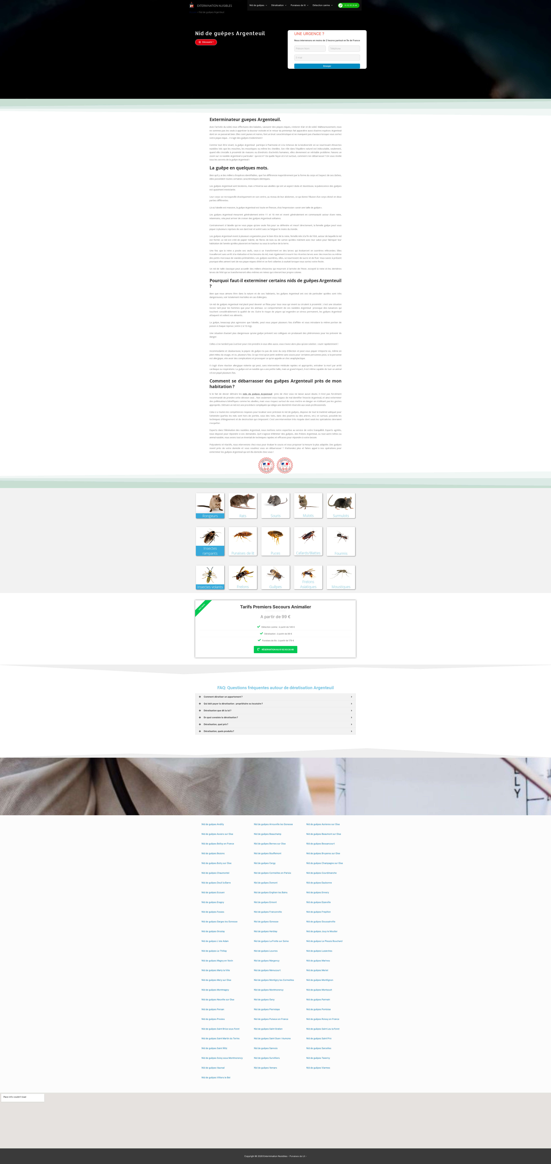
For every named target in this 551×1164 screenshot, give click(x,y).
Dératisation (277, 5)
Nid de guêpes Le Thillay (214, 950)
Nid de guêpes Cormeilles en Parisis (272, 873)
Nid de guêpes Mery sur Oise (216, 980)
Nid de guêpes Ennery (317, 892)
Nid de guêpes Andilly (213, 824)
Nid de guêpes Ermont (265, 902)
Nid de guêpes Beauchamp (267, 834)
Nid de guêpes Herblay (265, 931)
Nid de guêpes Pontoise (318, 1009)
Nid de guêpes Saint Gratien (268, 1028)
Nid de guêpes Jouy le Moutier (321, 931)
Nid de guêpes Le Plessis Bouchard (324, 941)
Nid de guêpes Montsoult (319, 989)
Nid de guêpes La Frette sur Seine (271, 941)
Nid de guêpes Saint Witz (214, 1048)
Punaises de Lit (297, 1156)
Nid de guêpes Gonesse (266, 921)
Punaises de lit (298, 5)
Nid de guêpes (257, 5)
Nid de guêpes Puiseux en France (271, 1019)
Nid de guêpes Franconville (268, 911)
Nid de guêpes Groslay (213, 931)
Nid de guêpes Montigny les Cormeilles (274, 980)
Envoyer (327, 66)
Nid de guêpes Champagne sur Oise (324, 863)
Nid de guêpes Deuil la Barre (216, 882)
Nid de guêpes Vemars (265, 1067)
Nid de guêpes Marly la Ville (216, 970)
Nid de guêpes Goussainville (320, 921)
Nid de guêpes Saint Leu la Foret (322, 1028)
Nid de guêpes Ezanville (318, 902)
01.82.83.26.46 (351, 5)
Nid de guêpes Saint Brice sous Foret (220, 1028)
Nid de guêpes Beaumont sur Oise (323, 834)
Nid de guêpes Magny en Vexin (217, 960)
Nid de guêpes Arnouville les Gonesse (273, 824)
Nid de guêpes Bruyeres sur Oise (323, 853)
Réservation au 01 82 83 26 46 (277, 649)
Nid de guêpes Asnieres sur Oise (323, 824)
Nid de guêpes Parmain (318, 999)
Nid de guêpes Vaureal (213, 1067)
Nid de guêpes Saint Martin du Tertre (220, 1038)
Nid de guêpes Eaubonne (319, 882)
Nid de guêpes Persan (213, 1009)
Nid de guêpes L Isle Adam (215, 941)
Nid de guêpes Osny (264, 999)
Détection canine (321, 5)
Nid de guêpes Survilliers (267, 1058)
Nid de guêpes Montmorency (268, 989)
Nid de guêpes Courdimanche (321, 873)
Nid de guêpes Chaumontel (215, 873)
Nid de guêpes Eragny (213, 902)
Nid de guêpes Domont (265, 882)
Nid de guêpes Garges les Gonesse (219, 921)
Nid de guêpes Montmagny (215, 989)
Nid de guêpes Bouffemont (267, 853)
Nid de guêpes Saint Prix (318, 1038)
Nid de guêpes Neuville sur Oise (218, 999)
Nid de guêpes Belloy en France (218, 843)
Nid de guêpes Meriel (317, 970)
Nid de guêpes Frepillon (318, 911)
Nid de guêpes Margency (266, 960)
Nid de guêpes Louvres (266, 950)
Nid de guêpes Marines (318, 960)
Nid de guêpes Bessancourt (320, 843)
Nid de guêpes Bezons (213, 853)
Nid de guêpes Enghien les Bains (270, 892)
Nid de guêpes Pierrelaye (267, 1009)
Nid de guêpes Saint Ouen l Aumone (272, 1038)
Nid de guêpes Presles (213, 1019)
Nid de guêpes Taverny (318, 1058)
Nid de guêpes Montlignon (319, 980)
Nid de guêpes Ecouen (213, 892)
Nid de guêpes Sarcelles (318, 1048)
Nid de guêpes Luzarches (319, 950)
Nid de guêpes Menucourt (267, 970)
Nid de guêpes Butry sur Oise (216, 863)
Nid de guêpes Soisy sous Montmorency (222, 1058)
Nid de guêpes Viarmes (318, 1067)
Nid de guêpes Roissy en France (322, 1019)
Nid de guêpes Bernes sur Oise (270, 843)
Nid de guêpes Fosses (213, 911)
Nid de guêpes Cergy (265, 863)
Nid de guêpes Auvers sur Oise (217, 834)
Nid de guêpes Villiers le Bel (216, 1077)
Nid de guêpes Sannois (266, 1048)
